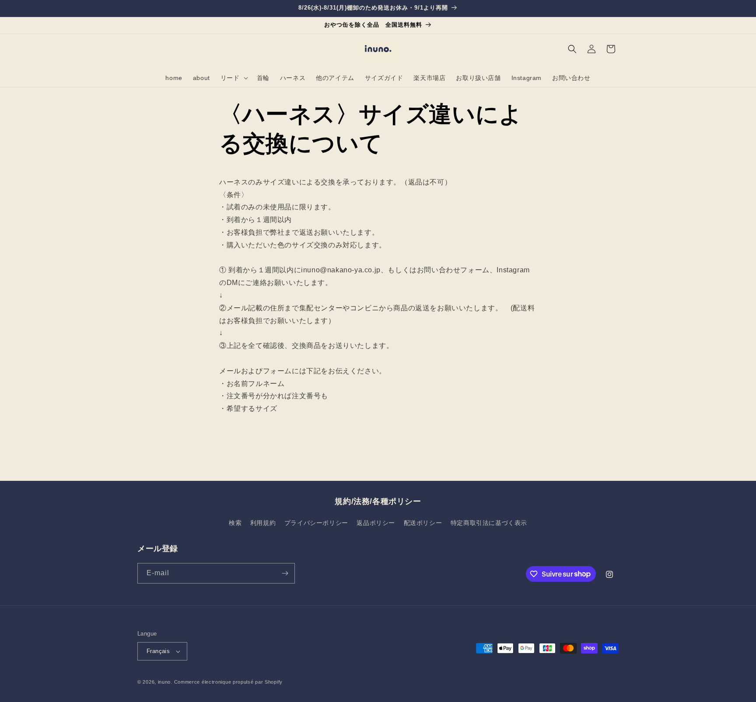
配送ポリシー (423, 522)
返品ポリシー (376, 522)
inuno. (165, 682)
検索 (235, 522)
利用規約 (263, 522)
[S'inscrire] (284, 573)
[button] (233, 78)
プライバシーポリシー (316, 522)
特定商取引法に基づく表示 (489, 522)
